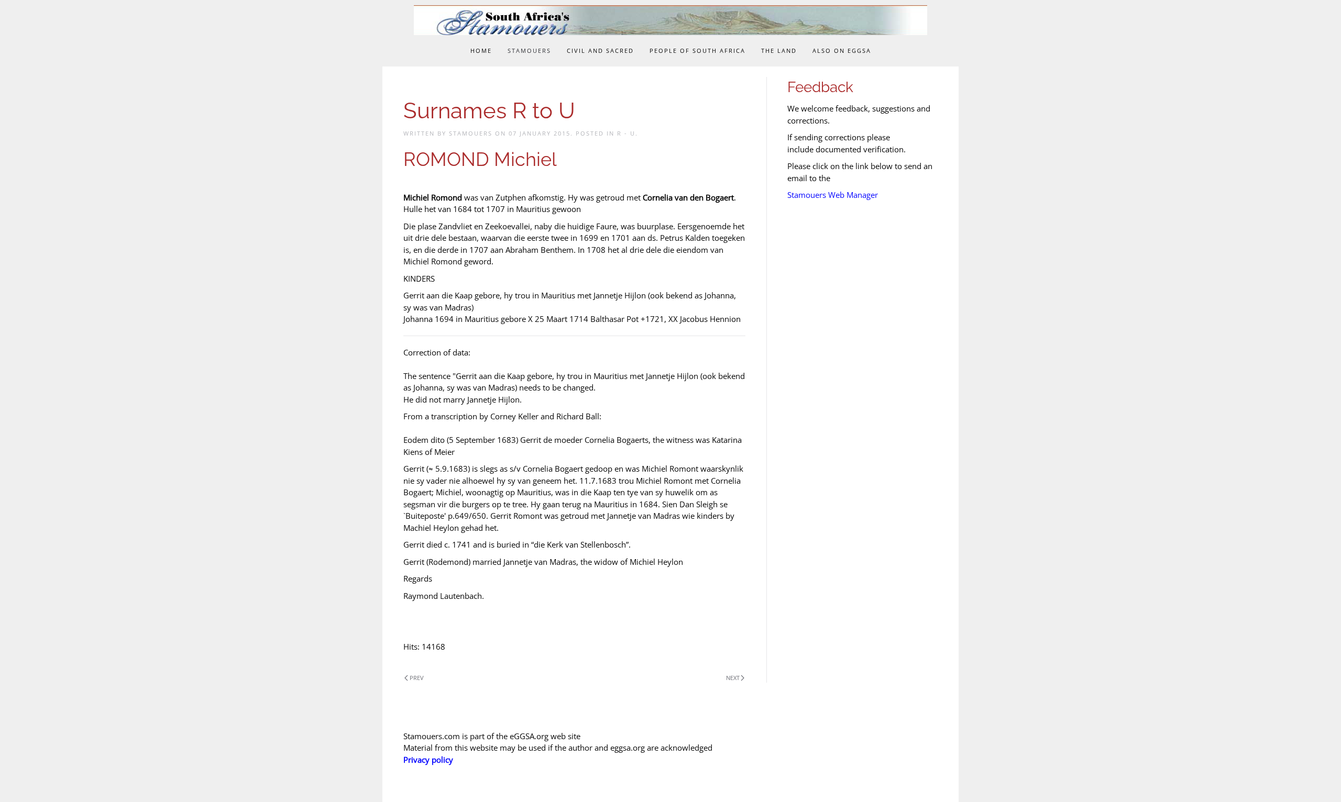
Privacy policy (428, 759)
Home (481, 50)
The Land (779, 50)
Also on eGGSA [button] (841, 50)
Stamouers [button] (529, 50)
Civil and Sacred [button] (600, 50)
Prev (417, 678)
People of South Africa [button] (697, 50)
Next (733, 678)
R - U (626, 133)
